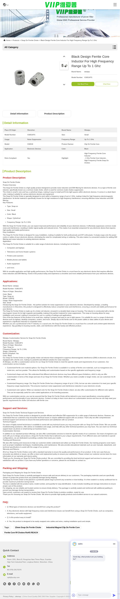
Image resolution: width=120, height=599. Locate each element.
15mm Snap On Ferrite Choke (28, 527)
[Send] (114, 595)
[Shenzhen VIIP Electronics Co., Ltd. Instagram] (19, 584)
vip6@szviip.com (13, 577)
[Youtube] (23, 584)
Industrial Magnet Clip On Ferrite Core (63, 527)
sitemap (18, 596)
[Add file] (73, 595)
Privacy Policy (8, 596)
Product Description (54, 114)
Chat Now (106, 84)
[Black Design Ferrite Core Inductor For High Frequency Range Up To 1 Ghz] (27, 78)
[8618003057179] (33, 584)
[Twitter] (9, 584)
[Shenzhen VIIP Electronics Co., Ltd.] (61, 5)
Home (8, 40)
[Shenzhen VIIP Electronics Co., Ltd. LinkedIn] (28, 584)
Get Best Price (83, 84)
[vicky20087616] (38, 584)
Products (16, 40)
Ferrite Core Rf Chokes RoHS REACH (21, 533)
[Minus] (114, 543)
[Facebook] (14, 584)
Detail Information (19, 114)
